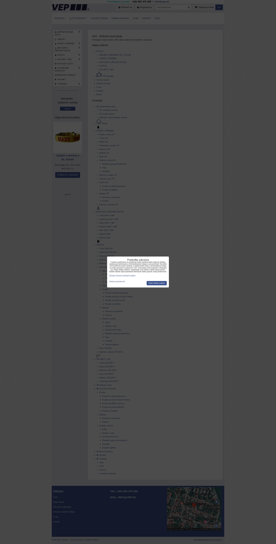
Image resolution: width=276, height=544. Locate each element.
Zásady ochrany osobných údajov (122, 276)
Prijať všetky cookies (157, 283)
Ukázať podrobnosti (117, 282)
